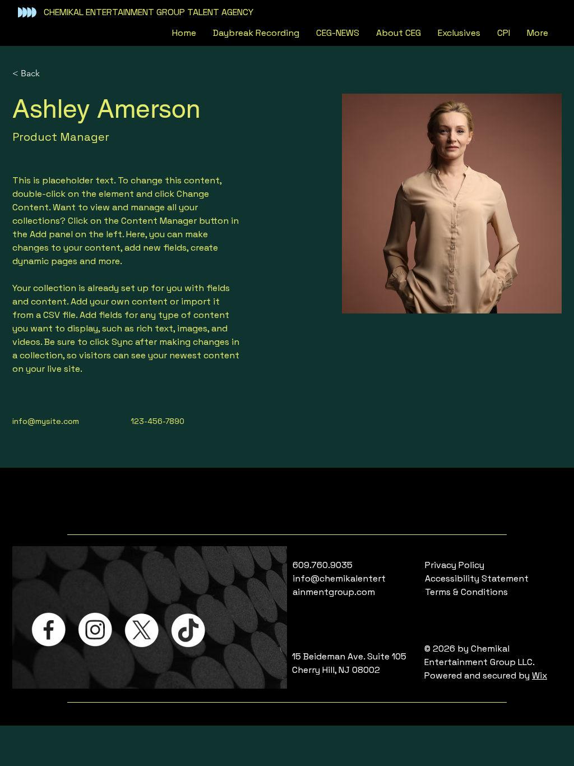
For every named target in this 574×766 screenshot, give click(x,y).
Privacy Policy (454, 565)
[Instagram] (95, 629)
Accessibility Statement (477, 578)
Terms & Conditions (466, 592)
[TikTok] (188, 629)
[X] (141, 629)
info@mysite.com (45, 421)
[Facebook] (48, 629)
